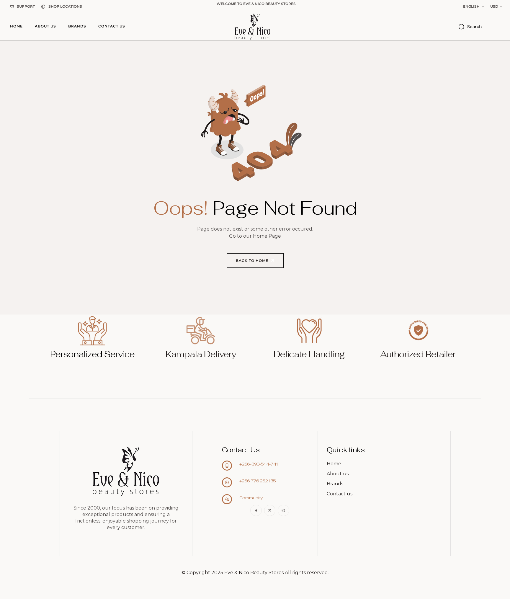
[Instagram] (283, 510)
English (471, 6)
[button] (473, 6)
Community (251, 497)
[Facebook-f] (255, 510)
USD (494, 6)
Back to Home (252, 260)
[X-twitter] (269, 510)
